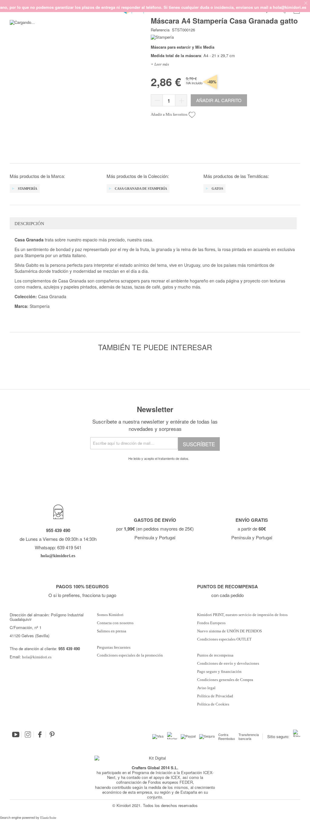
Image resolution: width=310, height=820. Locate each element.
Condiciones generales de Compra (225, 680)
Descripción (29, 223)
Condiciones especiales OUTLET (224, 639)
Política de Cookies (213, 704)
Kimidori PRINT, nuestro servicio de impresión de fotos (242, 615)
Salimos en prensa (111, 631)
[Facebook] (40, 734)
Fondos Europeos (211, 623)
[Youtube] (16, 734)
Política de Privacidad (215, 696)
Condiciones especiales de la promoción (130, 655)
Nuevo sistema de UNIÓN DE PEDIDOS (229, 631)
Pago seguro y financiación (219, 672)
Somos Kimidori (110, 615)
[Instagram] (28, 734)
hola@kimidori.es (36, 657)
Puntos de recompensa (215, 655)
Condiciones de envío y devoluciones (228, 663)
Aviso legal (206, 688)
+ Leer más (160, 64)
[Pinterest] (52, 734)
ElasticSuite (48, 817)
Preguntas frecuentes (113, 647)
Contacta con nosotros (115, 623)
